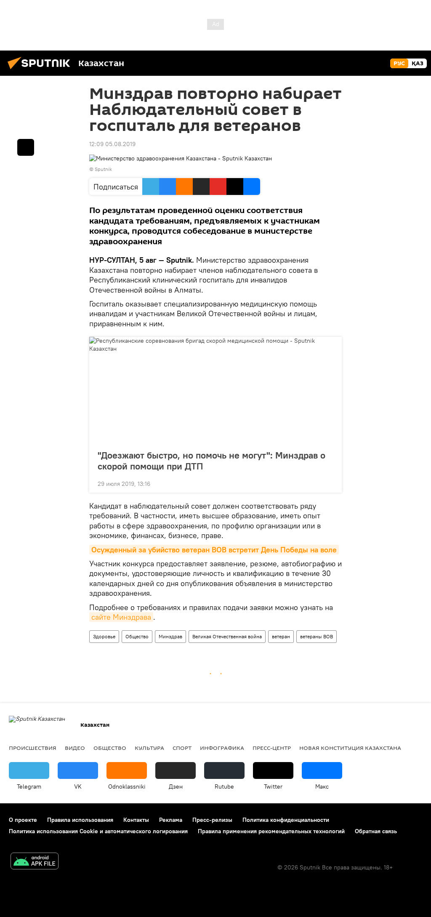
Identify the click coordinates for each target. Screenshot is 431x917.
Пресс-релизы (212, 820)
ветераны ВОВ (316, 636)
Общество (137, 636)
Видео (75, 748)
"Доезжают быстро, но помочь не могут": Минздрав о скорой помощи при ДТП (211, 461)
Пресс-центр (272, 748)
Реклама (170, 820)
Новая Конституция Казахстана (350, 748)
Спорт (182, 748)
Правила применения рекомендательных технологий (271, 831)
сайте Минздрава (121, 617)
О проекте (23, 820)
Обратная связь (376, 831)
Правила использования (80, 820)
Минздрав (170, 636)
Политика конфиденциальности (285, 820)
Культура (149, 748)
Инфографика (222, 748)
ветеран (281, 636)
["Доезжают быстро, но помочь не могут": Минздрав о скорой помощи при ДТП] (215, 391)
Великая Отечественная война (227, 636)
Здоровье (104, 636)
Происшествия (32, 748)
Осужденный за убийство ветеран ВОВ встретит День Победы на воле (214, 549)
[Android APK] (34, 862)
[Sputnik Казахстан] (41, 70)
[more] (328, 482)
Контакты (136, 820)
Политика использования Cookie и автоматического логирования (98, 831)
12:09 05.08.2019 (112, 144)
